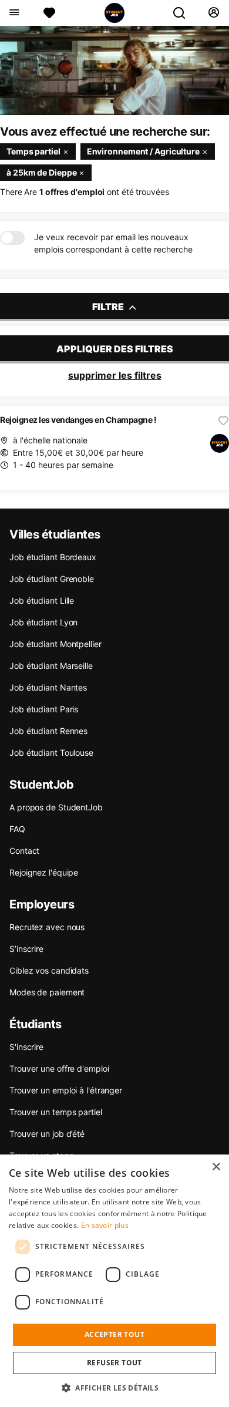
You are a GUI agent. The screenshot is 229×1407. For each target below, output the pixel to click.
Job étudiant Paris (43, 709)
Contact (24, 851)
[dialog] (114, 1280)
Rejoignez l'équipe (43, 872)
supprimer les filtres (114, 375)
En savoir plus (105, 1225)
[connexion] (213, 13)
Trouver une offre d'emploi (59, 1068)
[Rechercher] (184, 12)
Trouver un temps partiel (55, 1112)
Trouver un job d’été (47, 1134)
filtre (109, 306)
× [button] (215, 1167)
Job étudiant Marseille (51, 666)
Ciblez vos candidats (49, 970)
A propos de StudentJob (56, 807)
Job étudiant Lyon (43, 622)
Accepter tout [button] (114, 1334)
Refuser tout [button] (114, 1363)
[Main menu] (13, 13)
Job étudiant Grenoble (51, 579)
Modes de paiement (47, 992)
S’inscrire (26, 949)
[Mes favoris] (49, 12)
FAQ (17, 829)
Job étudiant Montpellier (55, 644)
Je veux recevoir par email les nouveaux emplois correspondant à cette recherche (113, 243)
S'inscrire (26, 1047)
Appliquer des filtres (114, 349)
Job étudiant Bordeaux (52, 557)
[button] (114, 1387)
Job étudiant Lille (41, 600)
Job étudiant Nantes (48, 687)
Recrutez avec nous (47, 927)
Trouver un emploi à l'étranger (65, 1090)
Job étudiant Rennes (48, 731)
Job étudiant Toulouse (51, 753)
